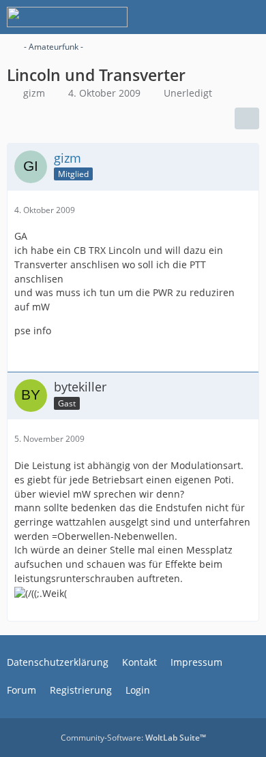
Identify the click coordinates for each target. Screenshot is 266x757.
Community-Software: (133, 737)
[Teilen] (247, 118)
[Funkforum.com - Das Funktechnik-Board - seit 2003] (67, 17)
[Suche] (180, 17)
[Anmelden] (214, 17)
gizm (34, 92)
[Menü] (248, 17)
